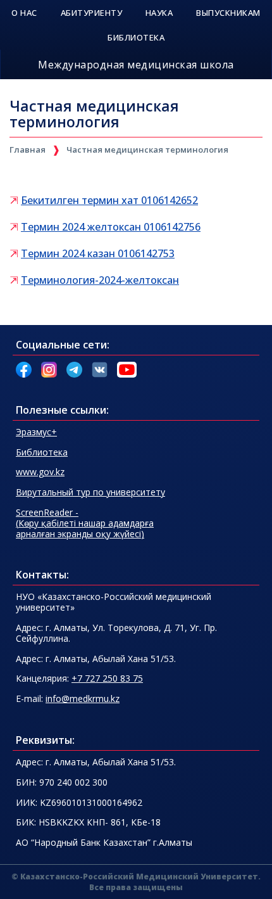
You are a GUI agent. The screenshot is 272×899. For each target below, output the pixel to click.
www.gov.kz (40, 472)
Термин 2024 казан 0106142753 (98, 253)
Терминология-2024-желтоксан (100, 280)
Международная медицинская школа (136, 65)
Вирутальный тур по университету (90, 492)
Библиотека (42, 452)
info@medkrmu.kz (83, 698)
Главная (27, 149)
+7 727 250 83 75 (107, 678)
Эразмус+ (36, 432)
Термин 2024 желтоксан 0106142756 (111, 227)
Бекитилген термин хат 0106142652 (109, 200)
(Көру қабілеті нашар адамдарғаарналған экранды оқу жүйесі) (85, 523)
